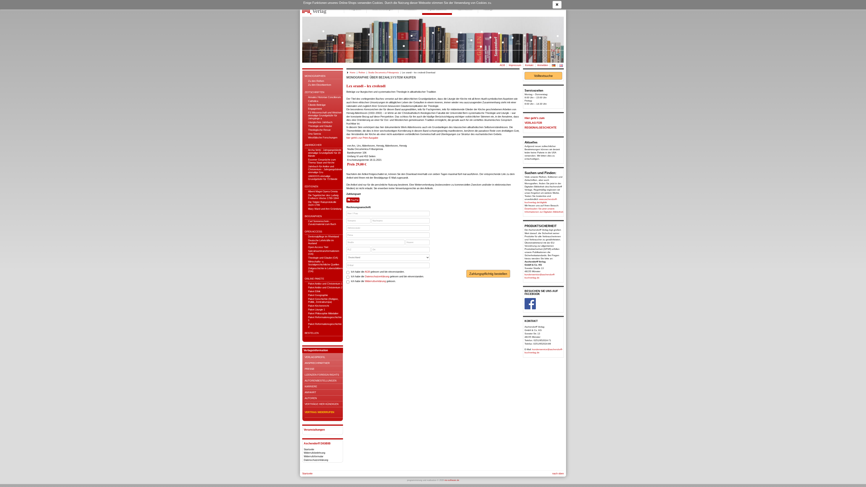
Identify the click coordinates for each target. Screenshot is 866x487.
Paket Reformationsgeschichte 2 (325, 325)
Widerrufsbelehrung (314, 452)
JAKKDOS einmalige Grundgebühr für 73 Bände (322, 177)
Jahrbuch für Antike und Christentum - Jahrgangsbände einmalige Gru (325, 169)
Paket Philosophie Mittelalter (323, 313)
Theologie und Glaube (320, 126)
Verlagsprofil (315, 357)
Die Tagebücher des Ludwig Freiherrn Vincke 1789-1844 (323, 197)
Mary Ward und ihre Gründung (324, 208)
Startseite (309, 449)
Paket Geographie (318, 295)
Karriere (311, 386)
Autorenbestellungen (320, 380)
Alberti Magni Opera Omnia (323, 191)
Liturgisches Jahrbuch (320, 122)
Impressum (515, 65)
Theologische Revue (319, 130)
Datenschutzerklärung (316, 460)
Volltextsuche (543, 76)
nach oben (558, 473)
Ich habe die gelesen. (373, 281)
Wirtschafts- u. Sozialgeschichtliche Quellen (323, 263)
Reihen (362, 72)
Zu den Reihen (316, 81)
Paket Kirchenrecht (318, 305)
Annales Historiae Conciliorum (324, 97)
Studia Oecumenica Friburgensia (383, 72)
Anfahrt (310, 392)
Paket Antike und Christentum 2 (325, 287)
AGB (502, 65)
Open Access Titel (318, 247)
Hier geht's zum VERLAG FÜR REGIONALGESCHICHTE (541, 123)
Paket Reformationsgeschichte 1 (325, 319)
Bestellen (312, 333)
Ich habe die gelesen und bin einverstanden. (378, 271)
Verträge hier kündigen (322, 404)
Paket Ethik (314, 291)
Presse (309, 369)
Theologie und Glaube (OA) (323, 257)
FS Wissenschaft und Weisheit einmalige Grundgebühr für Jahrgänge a (324, 115)
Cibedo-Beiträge (317, 104)
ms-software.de (452, 480)
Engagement (315, 108)
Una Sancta (314, 133)
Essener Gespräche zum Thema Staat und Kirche (322, 161)
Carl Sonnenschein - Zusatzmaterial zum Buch (322, 222)
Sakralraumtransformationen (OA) (323, 252)
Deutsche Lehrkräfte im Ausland (321, 242)
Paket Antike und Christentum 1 (325, 283)
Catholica (313, 101)
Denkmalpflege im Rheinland (323, 236)
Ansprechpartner (317, 363)
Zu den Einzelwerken (319, 84)
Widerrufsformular (313, 456)
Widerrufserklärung (375, 281)
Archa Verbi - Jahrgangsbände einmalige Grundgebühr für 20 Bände (324, 153)
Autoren (311, 398)
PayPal (354, 200)
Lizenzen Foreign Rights (322, 374)
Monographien (315, 76)
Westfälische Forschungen (322, 137)
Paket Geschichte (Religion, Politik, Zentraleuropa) (323, 300)
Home (352, 72)
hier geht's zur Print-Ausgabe (362, 137)
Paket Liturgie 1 (316, 309)
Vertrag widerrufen (319, 412)
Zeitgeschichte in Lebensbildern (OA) (325, 270)
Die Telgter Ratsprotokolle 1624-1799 (322, 203)
